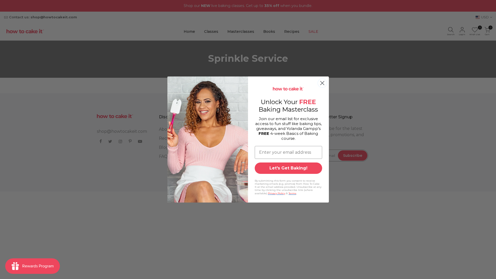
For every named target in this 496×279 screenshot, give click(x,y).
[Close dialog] (322, 83)
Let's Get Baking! (288, 168)
